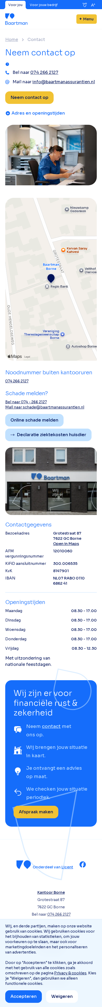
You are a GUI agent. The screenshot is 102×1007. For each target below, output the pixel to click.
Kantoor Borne (51, 892)
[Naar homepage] (16, 19)
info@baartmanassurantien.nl (63, 82)
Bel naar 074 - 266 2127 (26, 402)
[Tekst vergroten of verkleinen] (93, 5)
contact (51, 726)
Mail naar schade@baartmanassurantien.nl (44, 407)
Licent (67, 867)
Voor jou (15, 5)
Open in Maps (66, 543)
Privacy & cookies (70, 973)
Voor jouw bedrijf (44, 5)
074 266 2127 (44, 72)
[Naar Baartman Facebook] (83, 864)
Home (11, 40)
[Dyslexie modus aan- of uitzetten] (84, 5)
